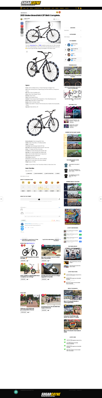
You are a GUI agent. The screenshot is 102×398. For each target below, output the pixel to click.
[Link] (37, 216)
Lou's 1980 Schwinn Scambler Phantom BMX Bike (73, 230)
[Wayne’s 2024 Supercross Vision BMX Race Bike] (73, 70)
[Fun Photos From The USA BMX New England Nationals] (51, 299)
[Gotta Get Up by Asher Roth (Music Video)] (66, 266)
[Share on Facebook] (22, 23)
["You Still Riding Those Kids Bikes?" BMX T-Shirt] (66, 176)
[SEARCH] (76, 8)
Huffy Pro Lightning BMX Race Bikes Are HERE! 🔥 (29, 257)
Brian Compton (74, 48)
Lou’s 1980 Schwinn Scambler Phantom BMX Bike (72, 343)
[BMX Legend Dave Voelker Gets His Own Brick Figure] (73, 112)
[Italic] (27, 216)
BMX (27, 8)
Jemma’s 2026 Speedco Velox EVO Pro (73, 274)
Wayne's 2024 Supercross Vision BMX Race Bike (73, 234)
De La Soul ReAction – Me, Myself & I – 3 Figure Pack (74, 120)
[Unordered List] (33, 216)
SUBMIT (56, 8)
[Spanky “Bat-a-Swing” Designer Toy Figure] (66, 126)
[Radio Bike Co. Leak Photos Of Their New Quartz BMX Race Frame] (1, 199)
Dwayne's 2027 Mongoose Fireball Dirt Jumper (74, 147)
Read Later (30, 173)
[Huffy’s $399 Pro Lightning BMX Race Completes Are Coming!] (30, 269)
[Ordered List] (31, 216)
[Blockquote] (34, 216)
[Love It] (60, 12)
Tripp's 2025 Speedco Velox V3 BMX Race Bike (74, 155)
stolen (27, 176)
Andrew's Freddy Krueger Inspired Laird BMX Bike (74, 197)
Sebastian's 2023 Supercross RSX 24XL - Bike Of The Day (74, 189)
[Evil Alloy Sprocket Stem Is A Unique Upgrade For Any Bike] (51, 269)
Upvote (39, 199)
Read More (23, 260)
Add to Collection (49, 173)
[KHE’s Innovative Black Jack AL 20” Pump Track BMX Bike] (73, 82)
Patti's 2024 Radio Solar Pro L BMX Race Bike (74, 205)
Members (62, 8)
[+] (40, 216)
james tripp (73, 58)
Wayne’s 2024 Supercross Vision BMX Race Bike (72, 76)
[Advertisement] (62, 3)
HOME (24, 8)
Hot (43, 245)
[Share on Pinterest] (22, 26)
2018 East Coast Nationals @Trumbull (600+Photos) (27, 309)
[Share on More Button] (22, 35)
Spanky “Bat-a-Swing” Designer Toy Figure (73, 125)
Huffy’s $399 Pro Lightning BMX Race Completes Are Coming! (30, 276)
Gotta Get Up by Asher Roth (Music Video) (74, 266)
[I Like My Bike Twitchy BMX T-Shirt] (66, 165)
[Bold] (25, 216)
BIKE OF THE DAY (47, 8)
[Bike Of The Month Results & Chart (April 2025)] (73, 295)
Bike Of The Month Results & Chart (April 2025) (71, 301)
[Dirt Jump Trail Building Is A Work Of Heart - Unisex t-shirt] (66, 171)
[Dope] (57, 12)
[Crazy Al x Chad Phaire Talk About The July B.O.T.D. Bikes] (73, 310)
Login (59, 207)
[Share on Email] (22, 32)
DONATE (67, 8)
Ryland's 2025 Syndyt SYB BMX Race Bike (73, 240)
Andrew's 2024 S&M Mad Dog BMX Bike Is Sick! (74, 140)
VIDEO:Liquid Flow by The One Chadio (75, 262)
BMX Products (31, 243)
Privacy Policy (79, 390)
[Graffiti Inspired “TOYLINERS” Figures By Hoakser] (73, 254)
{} (38, 216)
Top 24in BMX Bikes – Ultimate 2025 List (73, 99)
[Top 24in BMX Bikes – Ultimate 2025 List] (73, 94)
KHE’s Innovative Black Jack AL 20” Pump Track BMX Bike (73, 88)
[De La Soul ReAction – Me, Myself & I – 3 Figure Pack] (66, 121)
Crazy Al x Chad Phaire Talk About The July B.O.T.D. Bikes (71, 316)
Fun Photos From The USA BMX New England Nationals (50, 307)
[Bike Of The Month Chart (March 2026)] (73, 324)
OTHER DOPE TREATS (38, 8)
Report (58, 173)
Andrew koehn (28, 223)
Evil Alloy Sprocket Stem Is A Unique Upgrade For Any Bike (50, 276)
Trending (22, 245)
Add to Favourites (38, 173)
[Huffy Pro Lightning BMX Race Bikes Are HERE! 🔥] (30, 250)
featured (23, 176)
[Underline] (28, 216)
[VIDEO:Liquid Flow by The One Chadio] (66, 262)
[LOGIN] (81, 8)
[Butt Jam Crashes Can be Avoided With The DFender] (51, 250)
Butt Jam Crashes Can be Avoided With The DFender (50, 257)
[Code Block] (36, 216)
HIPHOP (31, 8)
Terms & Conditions (72, 390)
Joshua (72, 53)
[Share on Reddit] (22, 29)
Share (27, 22)
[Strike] (30, 216)
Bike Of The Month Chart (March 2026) (72, 331)
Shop (53, 8)
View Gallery (23, 312)
